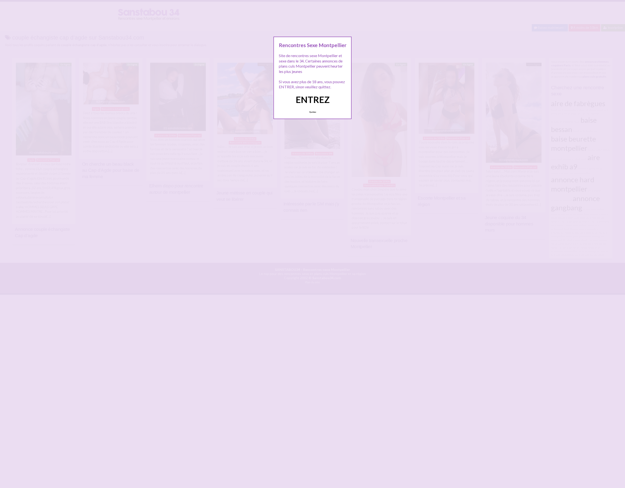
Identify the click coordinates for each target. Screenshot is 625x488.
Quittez (312, 112)
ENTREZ (313, 99)
